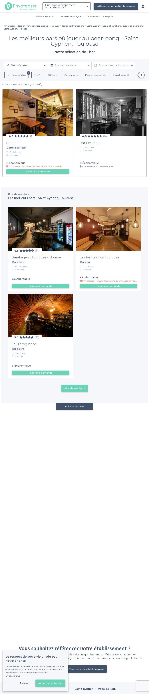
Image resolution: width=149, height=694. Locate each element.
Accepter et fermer (50, 683)
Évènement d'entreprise (100, 16)
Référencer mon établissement (115, 6)
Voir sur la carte (74, 406)
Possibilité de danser (95, 75)
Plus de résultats (74, 388)
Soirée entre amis (45, 16)
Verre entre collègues (71, 16)
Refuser (24, 683)
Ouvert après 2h (121, 75)
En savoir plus (12, 675)
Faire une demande (38, 171)
